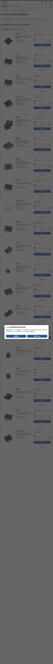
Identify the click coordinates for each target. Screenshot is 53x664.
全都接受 (16, 336)
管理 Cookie (37, 336)
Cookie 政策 (25, 331)
